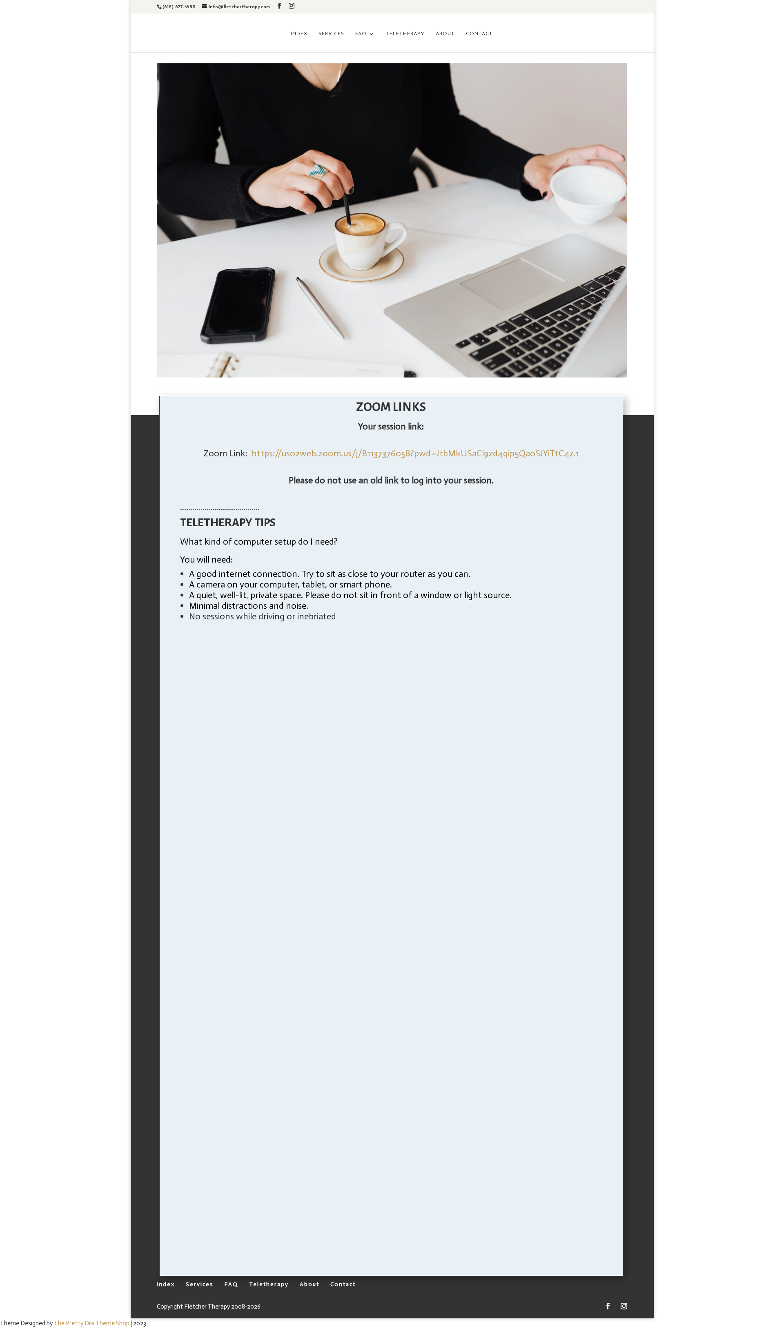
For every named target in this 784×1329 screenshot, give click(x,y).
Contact (479, 33)
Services (331, 33)
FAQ (361, 33)
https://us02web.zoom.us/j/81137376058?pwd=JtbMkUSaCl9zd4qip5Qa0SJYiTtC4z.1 (415, 453)
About (445, 33)
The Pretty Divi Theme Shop (91, 1323)
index (299, 33)
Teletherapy (405, 33)
